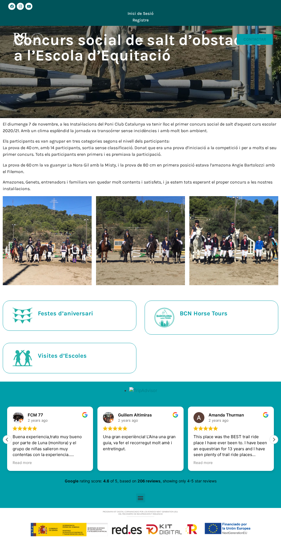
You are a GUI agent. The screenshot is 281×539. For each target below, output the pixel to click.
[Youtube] (28, 6)
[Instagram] (20, 6)
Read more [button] (22, 462)
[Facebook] (11, 6)
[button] (140, 39)
